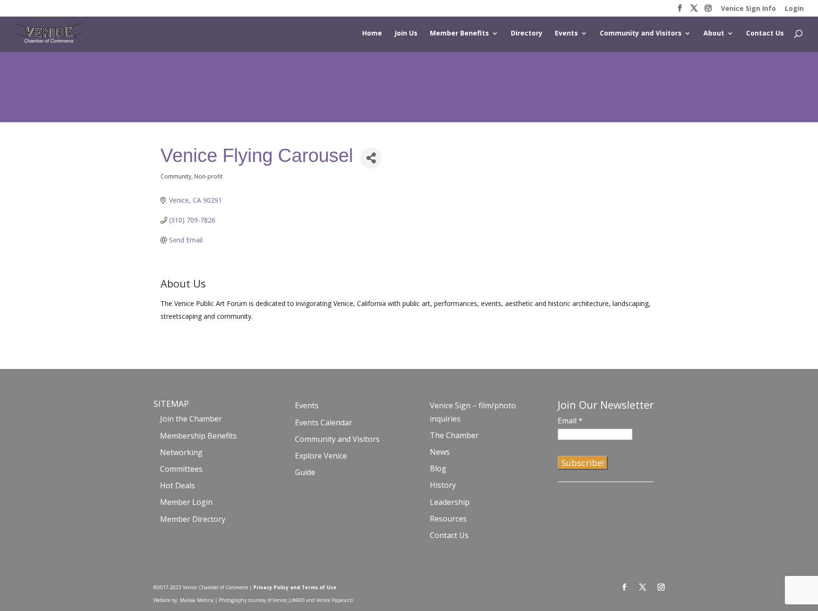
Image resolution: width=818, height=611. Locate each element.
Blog (438, 468)
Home (372, 33)
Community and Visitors (641, 33)
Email (570, 420)
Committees (181, 469)
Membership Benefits (198, 436)
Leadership (450, 502)
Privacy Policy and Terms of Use (295, 587)
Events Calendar (323, 422)
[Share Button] (371, 158)
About (713, 33)
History (443, 485)
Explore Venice (321, 455)
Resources (448, 518)
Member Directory (192, 519)
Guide (305, 472)
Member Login (186, 502)
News (440, 452)
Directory (526, 33)
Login (794, 9)
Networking (181, 452)
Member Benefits (459, 33)
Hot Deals (177, 485)
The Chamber (454, 435)
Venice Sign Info (748, 9)
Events (566, 33)
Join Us (406, 33)
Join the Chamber (191, 418)
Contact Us (765, 33)
